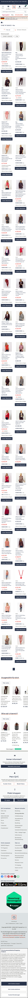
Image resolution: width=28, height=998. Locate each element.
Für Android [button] (20, 800)
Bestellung (17, 810)
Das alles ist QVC (19, 848)
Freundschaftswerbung (6, 853)
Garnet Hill (19, 943)
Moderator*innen (19, 862)
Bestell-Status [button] (21, 784)
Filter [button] (8, 29)
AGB (4, 935)
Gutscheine (3, 850)
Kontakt (3, 813)
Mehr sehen (6, 683)
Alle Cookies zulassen (14, 983)
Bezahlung (17, 823)
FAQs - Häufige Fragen (20, 832)
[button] (3, 7)
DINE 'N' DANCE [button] (7, 36)
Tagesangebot (5, 15)
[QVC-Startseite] (1, 23)
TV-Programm (4, 848)
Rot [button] (17, 36)
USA (7, 923)
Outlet (16, 870)
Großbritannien (12, 923)
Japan (21, 923)
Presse (2, 823)
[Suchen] (25, 11)
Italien (17, 923)
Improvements (10, 945)
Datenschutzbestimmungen (15, 935)
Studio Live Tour (19, 867)
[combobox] (12, 11)
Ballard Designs (7, 943)
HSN (2, 943)
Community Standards (9, 937)
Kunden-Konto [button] (7, 784)
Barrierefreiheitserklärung (21, 853)
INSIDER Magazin (5, 845)
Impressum (22, 937)
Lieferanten (3, 825)
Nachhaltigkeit (18, 850)
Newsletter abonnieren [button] (14, 766)
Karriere (17, 860)
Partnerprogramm (5, 855)
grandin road (3, 945)
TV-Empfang (18, 865)
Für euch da (3, 858)
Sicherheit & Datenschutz (21, 829)
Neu (12, 15)
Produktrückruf (4, 828)
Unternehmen (18, 845)
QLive (2, 820)
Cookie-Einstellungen (14, 995)
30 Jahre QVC (19, 15)
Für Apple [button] (7, 800)
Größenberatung (19, 816)
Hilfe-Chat (3, 810)
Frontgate (13, 943)
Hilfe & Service (18, 835)
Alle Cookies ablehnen (14, 989)
